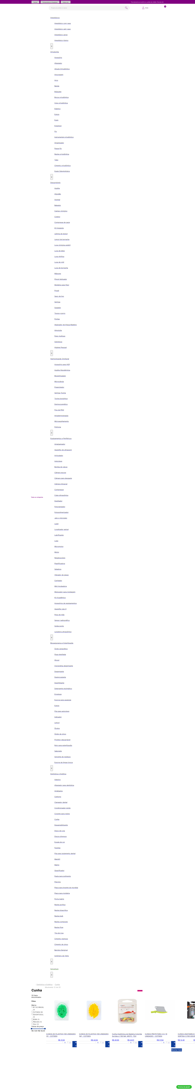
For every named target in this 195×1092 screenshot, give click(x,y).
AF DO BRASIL (38, 1008)
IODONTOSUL (38, 1016)
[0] (162, 8)
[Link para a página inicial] (33, 984)
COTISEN (38, 1012)
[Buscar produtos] (126, 7)
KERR (36, 1019)
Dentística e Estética (44, 985)
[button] (38, 1005)
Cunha (57, 985)
